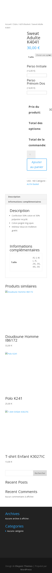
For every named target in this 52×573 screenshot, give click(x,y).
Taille (31, 57)
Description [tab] (14, 196)
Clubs (15, 24)
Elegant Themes (23, 566)
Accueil (8, 24)
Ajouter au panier (36, 164)
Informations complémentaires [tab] (24, 201)
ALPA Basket (24, 24)
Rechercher (40, 473)
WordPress (26, 569)
